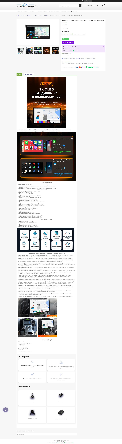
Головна (19, 11)
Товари (25, 11)
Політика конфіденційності (69, 442)
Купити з (66, 42)
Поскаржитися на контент (58, 442)
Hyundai (41, 15)
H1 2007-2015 (46, 15)
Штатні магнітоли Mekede (33, 15)
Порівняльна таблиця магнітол (69, 11)
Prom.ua (67, 440)
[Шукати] (80, 5)
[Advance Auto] (25, 6)
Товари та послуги (22, 15)
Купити (66, 39)
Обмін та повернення (42, 11)
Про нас (32, 11)
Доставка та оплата (54, 11)
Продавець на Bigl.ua (61, 441)
